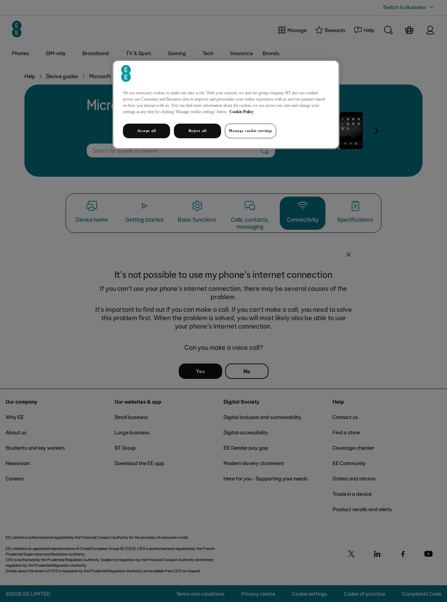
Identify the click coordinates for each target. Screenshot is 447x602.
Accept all (146, 131)
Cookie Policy (241, 111)
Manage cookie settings (250, 131)
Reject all (198, 131)
